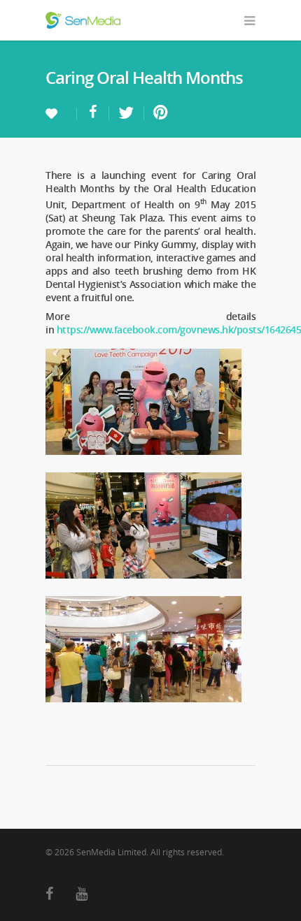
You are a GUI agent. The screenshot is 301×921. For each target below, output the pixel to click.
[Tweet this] (126, 112)
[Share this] (93, 112)
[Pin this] (157, 112)
